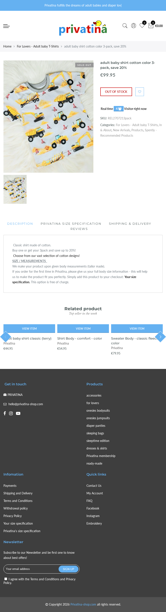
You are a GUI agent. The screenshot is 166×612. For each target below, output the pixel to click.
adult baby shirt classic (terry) (27, 338)
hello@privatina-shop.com (25, 404)
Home (7, 46)
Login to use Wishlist (139, 91)
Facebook (92, 508)
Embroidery (94, 523)
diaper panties (95, 425)
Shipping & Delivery (130, 224)
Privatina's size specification (21, 531)
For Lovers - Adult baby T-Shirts (38, 46)
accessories (93, 395)
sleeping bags (95, 433)
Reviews (79, 229)
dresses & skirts (96, 448)
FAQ (89, 501)
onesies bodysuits (98, 410)
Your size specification (18, 523)
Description (20, 224)
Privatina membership (100, 456)
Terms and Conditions (17, 501)
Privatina (9, 343)
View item (29, 328)
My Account (94, 493)
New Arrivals (121, 130)
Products (137, 130)
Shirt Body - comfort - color (79, 338)
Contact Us (93, 485)
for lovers (92, 403)
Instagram (93, 516)
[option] (48, 116)
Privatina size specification (71, 224)
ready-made (94, 463)
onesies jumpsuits (98, 418)
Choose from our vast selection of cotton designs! (46, 256)
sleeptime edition (97, 441)
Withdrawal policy (15, 508)
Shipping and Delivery (17, 493)
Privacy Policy (12, 516)
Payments (9, 485)
